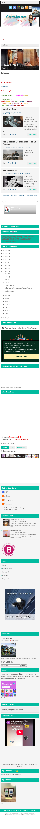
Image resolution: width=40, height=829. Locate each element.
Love (14, 147)
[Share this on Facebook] (8, 134)
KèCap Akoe (8, 500)
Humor (29, 238)
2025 (5, 271)
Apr (6, 280)
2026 (5, 318)
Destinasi (6, 236)
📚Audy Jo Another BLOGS (10, 39)
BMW (6, 492)
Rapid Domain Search (29, 814)
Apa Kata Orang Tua (17, 519)
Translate (16, 641)
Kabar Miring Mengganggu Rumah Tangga (19, 143)
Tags (12, 447)
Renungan (8, 504)
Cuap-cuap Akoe (24, 39)
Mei (6, 283)
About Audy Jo (7, 568)
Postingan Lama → (33, 195)
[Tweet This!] (10, 134)
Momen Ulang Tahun (7, 443)
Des (6, 313)
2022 (5, 262)
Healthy (5, 238)
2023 (5, 265)
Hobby (18, 238)
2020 (5, 256)
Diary (30, 236)
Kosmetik (5, 575)
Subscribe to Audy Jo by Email (11, 387)
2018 (5, 250)
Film (33, 236)
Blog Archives (21, 447)
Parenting (6, 241)
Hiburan (11, 238)
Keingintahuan (15, 530)
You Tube (26, 31)
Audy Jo (18, 810)
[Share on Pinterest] (15, 134)
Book (14, 112)
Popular (5, 447)
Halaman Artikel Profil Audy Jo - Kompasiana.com (15, 508)
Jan (6, 274)
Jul (6, 298)
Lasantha (31, 813)
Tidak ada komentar (9, 114)
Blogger (19, 766)
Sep (6, 304)
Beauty (19, 236)
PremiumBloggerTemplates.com (13, 814)
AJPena (7, 496)
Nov (6, 310)
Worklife (19, 112)
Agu (6, 301)
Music (17, 239)
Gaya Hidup (34, 674)
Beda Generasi (10, 170)
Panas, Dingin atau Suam (12, 710)
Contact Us (6, 572)
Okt (6, 307)
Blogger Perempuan (8, 579)
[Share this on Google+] (12, 134)
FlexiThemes (14, 813)
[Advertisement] (13, 627)
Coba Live (5, 68)
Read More (32, 134)
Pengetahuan (25, 239)
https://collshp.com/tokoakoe (11, 774)
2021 (5, 259)
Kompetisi (6, 239)
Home (23, 238)
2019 (5, 253)
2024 (5, 268)
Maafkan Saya (10, 109)
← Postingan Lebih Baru (9, 195)
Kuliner (13, 236)
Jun (6, 295)
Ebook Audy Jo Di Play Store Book (12, 35)
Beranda (34, 39)
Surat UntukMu (7, 31)
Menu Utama (17, 31)
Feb (6, 277)
